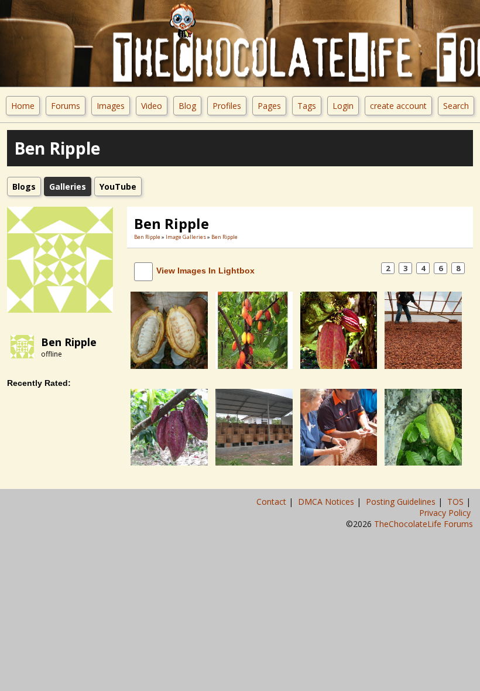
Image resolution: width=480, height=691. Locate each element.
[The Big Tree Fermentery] (254, 427)
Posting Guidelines (402, 501)
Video (151, 105)
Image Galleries (186, 237)
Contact (272, 501)
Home (23, 105)
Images (111, 105)
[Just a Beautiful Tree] (254, 329)
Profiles (226, 105)
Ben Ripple (69, 342)
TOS (456, 501)
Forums (65, 105)
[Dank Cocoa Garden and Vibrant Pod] (339, 329)
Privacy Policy (446, 512)
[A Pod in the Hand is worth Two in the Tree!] (169, 329)
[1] (150, 377)
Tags (306, 105)
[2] (154, 377)
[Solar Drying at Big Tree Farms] (423, 329)
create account (398, 105)
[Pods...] (169, 427)
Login (343, 105)
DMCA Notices (327, 501)
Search (456, 105)
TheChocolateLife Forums (423, 523)
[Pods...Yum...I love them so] (423, 427)
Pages (269, 105)
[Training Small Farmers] (339, 427)
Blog (187, 105)
